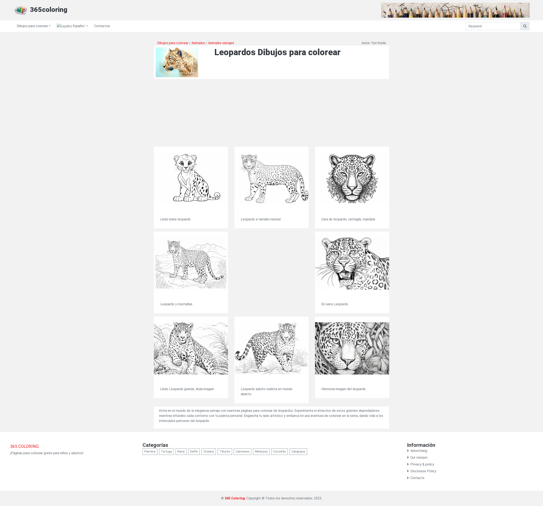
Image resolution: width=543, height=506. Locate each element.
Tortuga (166, 451)
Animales (198, 43)
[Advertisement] (271, 117)
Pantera (149, 451)
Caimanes (242, 451)
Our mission (418, 458)
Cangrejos (298, 451)
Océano (208, 451)
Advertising (418, 451)
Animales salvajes (221, 43)
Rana (181, 451)
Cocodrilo (279, 451)
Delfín (194, 451)
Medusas (261, 451)
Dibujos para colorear (32, 26)
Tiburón (225, 451)
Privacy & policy (422, 464)
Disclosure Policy (423, 471)
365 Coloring (235, 498)
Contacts (417, 478)
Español (78, 26)
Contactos (102, 26)
